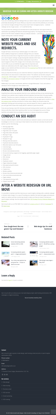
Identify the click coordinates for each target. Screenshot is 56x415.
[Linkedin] (8, 18)
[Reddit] (14, 18)
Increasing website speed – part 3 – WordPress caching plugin (46, 244)
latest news (7, 206)
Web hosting (6, 385)
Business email (7, 389)
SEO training (6, 399)
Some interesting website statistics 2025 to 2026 (18, 243)
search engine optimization (16, 211)
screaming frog (33, 68)
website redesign (35, 216)
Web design (6, 382)
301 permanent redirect (12, 79)
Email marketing (7, 396)
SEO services (6, 392)
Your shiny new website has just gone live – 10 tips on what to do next (18, 262)
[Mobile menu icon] (54, 5)
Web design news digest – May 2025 (46, 261)
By (35, 211)
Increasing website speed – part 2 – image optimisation (18, 253)
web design (26, 211)
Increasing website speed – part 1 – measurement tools (47, 253)
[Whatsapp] (11, 18)
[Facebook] (3, 18)
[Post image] (5, 244)
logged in (10, 280)
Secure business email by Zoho (33, 298)
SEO (21, 216)
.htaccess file (4, 77)
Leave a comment (28, 213)
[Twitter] (5, 18)
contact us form (34, 204)
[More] (17, 18)
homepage (48, 204)
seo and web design (27, 216)
